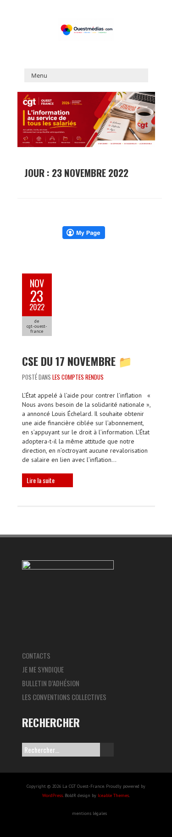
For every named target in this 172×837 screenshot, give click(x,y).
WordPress (52, 795)
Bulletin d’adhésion (50, 683)
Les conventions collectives (64, 697)
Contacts (36, 655)
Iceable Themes (113, 795)
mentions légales (89, 813)
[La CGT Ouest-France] (86, 23)
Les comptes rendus (78, 376)
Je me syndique (43, 669)
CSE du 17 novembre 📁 (77, 361)
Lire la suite (41, 480)
